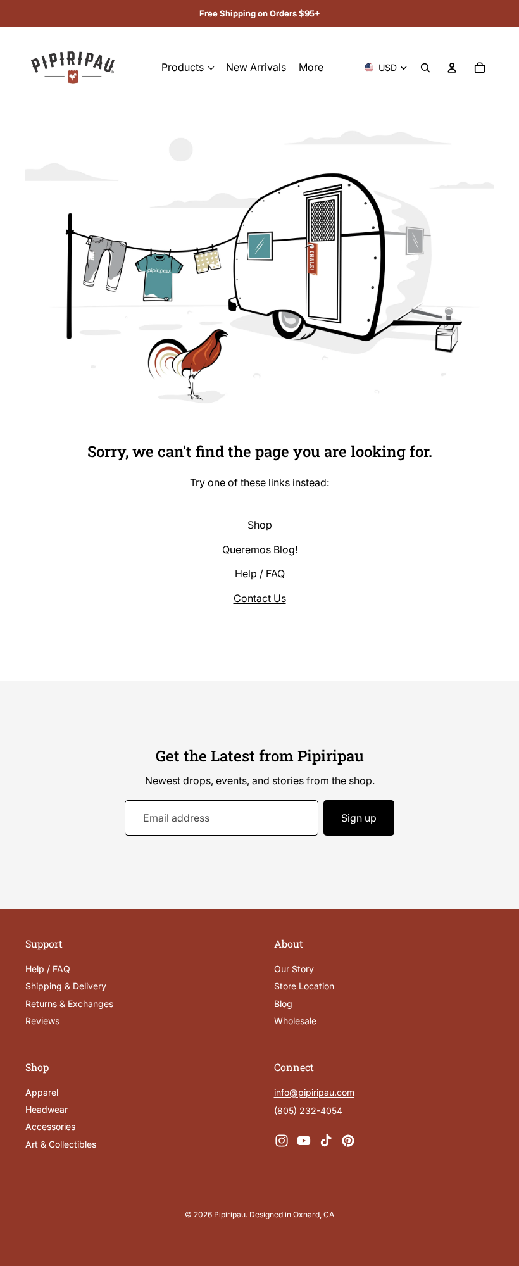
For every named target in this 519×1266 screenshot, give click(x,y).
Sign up (359, 818)
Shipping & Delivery (65, 986)
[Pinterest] (348, 1140)
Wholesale (295, 1021)
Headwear (46, 1109)
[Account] (452, 68)
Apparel (41, 1092)
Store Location (304, 986)
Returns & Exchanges (69, 1003)
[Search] (425, 68)
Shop (259, 524)
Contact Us (260, 598)
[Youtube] (303, 1140)
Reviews (42, 1021)
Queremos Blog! (259, 549)
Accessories (50, 1127)
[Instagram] (281, 1140)
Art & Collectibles (60, 1144)
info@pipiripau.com (314, 1092)
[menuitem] (311, 68)
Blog (283, 1003)
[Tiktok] (326, 1140)
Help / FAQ (260, 573)
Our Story (294, 968)
